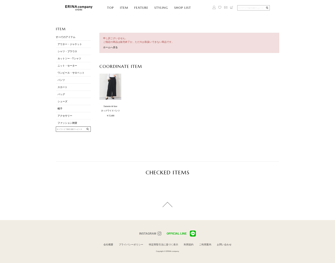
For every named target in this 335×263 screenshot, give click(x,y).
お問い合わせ (224, 244)
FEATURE (141, 8)
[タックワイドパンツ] (109, 86)
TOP (110, 8)
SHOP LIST (182, 8)
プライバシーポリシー (131, 244)
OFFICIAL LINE (177, 233)
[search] (267, 8)
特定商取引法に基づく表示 (163, 244)
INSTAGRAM (147, 233)
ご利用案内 (205, 244)
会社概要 (108, 244)
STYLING (161, 8)
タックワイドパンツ (110, 110)
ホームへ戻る (110, 47)
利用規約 (188, 244)
